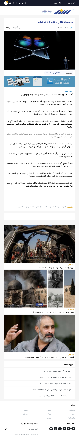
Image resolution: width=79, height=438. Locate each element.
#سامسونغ (52, 206)
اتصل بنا (48, 417)
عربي (49, 409)
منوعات (25, 413)
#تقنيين (20, 206)
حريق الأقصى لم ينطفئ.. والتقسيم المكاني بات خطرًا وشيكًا (53, 312)
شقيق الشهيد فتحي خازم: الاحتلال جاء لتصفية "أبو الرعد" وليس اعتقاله (49, 357)
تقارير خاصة (70, 309)
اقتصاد (73, 413)
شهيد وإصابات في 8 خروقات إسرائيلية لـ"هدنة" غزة (56, 267)
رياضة (49, 413)
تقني (71, 27)
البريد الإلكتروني (33, 429)
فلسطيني (71, 264)
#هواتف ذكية (61, 206)
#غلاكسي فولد (29, 206)
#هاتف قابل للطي (41, 206)
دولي (26, 409)
